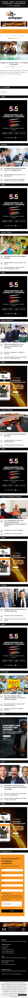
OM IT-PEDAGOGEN (20, 2)
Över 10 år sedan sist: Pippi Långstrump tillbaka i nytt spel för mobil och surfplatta (14, 697)
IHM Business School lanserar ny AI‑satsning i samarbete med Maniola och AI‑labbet (15, 787)
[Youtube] (15, 5)
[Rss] (20, 5)
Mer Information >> (14, 996)
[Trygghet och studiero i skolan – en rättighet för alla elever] (14, 50)
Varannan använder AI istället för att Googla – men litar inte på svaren (15, 799)
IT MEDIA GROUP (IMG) (19, 3)
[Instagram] (9, 5)
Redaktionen (12, 66)
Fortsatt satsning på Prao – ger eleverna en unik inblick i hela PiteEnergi (13, 346)
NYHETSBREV (5, 2)
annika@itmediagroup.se (10, 964)
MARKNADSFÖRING (7, 3)
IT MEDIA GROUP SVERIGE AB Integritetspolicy (11, 974)
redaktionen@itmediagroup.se (8, 953)
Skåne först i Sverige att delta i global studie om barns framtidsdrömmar (15, 794)
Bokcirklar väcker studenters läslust (13, 533)
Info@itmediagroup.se (9, 951)
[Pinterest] (11, 5)
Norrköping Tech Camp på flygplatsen (13, 615)
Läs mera (2, 76)
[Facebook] (7, 5)
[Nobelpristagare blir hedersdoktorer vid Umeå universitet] (14, 598)
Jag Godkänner (22, 995)
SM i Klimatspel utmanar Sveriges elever (14, 445)
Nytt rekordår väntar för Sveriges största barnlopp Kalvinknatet (14, 704)
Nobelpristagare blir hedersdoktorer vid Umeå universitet (15, 610)
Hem (1, 35)
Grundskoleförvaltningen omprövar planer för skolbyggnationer (15, 169)
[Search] (26, 31)
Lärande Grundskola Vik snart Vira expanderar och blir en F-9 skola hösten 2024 (15, 357)
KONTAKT (11, 2)
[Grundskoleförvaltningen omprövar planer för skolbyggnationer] (14, 157)
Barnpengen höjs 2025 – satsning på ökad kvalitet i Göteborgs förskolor (14, 268)
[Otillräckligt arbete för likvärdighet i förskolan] (14, 245)
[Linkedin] (13, 5)
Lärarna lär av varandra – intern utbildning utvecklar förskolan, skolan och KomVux (14, 180)
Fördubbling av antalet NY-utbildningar (13, 530)
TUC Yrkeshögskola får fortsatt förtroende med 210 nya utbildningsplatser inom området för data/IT (15, 523)
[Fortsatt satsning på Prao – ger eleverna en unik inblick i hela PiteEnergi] (14, 333)
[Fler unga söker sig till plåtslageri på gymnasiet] (14, 422)
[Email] (18, 5)
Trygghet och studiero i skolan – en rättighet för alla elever (14, 63)
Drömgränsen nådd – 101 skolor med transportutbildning (13, 441)
